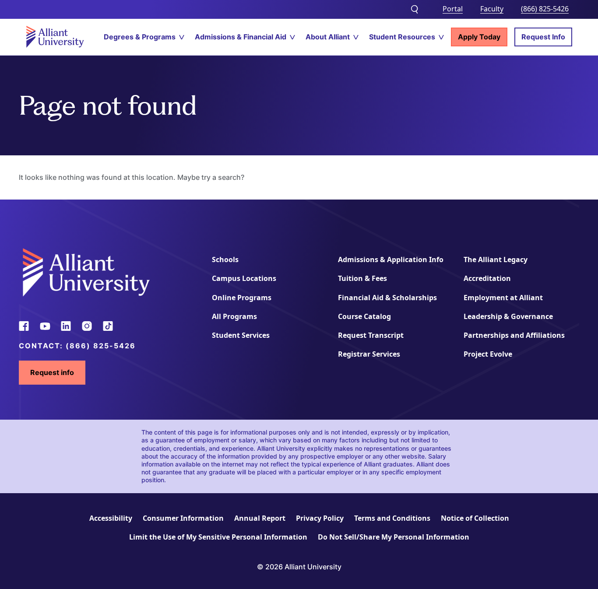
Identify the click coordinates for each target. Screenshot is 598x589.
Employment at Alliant (503, 297)
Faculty (491, 9)
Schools (225, 259)
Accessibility (110, 518)
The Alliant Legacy (496, 259)
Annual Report (259, 518)
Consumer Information (183, 518)
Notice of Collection (475, 518)
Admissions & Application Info (390, 259)
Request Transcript (371, 335)
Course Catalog (364, 316)
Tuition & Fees (362, 278)
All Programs (234, 316)
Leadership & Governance (508, 316)
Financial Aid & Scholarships (387, 297)
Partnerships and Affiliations (514, 335)
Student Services (241, 335)
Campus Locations (244, 278)
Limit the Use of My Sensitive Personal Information (218, 537)
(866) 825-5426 (545, 9)
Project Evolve (488, 354)
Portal (453, 9)
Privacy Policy (320, 518)
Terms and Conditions (392, 518)
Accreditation (487, 278)
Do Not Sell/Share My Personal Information (393, 537)
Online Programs (241, 297)
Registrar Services (369, 354)
